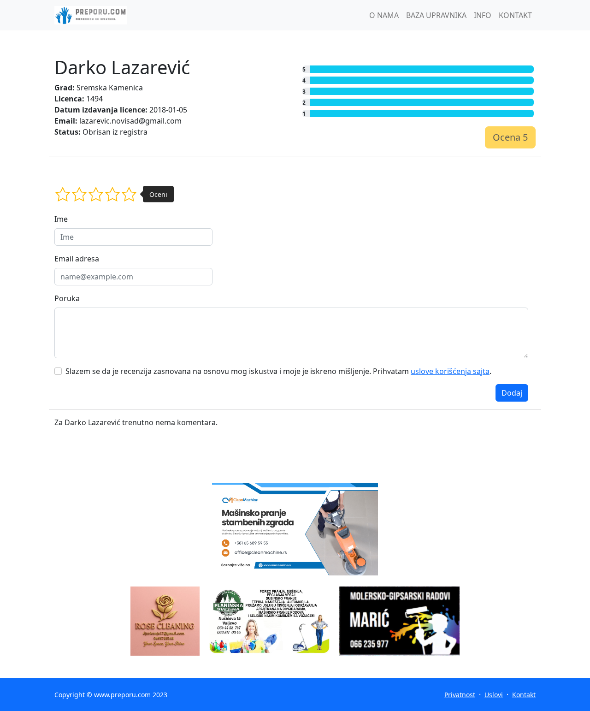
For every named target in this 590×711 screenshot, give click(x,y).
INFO (482, 15)
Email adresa (76, 259)
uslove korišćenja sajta (450, 371)
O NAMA (384, 15)
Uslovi (493, 694)
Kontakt (524, 694)
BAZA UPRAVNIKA (436, 15)
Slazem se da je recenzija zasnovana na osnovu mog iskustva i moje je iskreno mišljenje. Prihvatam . (278, 371)
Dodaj (512, 393)
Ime (61, 219)
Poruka (67, 298)
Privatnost (459, 694)
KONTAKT (515, 15)
